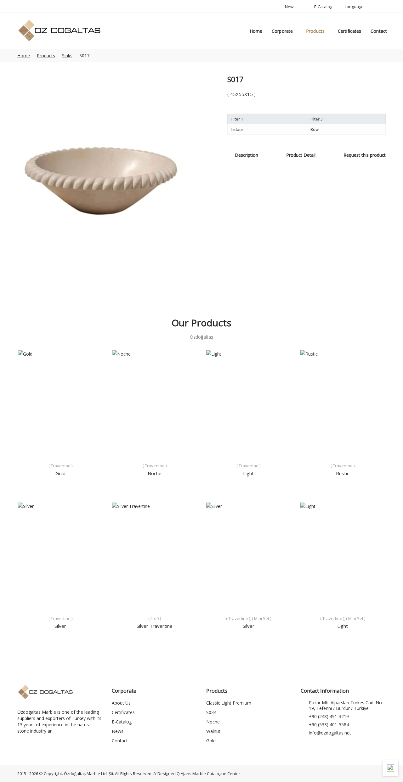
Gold (60, 473)
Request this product (364, 155)
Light (248, 473)
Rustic (342, 473)
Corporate (282, 31)
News (117, 731)
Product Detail (300, 155)
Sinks (67, 56)
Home (256, 31)
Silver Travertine (155, 626)
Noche (155, 473)
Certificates (349, 31)
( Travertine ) (60, 466)
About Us (121, 703)
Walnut (213, 731)
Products (315, 31)
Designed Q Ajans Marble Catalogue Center (198, 773)
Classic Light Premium (228, 703)
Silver (60, 626)
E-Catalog (122, 722)
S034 (211, 712)
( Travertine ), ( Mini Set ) (248, 618)
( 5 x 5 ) (154, 618)
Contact (379, 31)
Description (246, 155)
